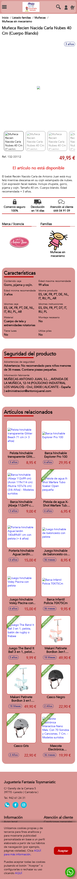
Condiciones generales (58, 822)
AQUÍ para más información (22, 852)
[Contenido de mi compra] (72, 7)
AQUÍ (18, 873)
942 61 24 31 (17, 798)
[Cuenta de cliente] (66, 7)
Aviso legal (10, 822)
